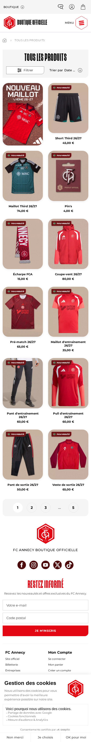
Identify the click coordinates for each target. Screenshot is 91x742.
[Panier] (83, 6)
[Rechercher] (60, 6)
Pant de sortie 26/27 (23, 484)
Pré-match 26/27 (23, 342)
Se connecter (57, 659)
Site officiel (12, 659)
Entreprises (12, 670)
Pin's (68, 206)
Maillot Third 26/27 (23, 206)
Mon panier (55, 664)
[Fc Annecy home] (46, 533)
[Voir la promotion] (23, 114)
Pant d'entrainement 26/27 (23, 415)
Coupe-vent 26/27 (68, 274)
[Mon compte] (71, 6)
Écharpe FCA (22, 274)
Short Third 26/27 (68, 138)
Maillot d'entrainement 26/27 (68, 343)
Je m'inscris (45, 630)
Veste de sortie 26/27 (68, 484)
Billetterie (11, 664)
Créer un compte (59, 670)
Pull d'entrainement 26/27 (68, 415)
